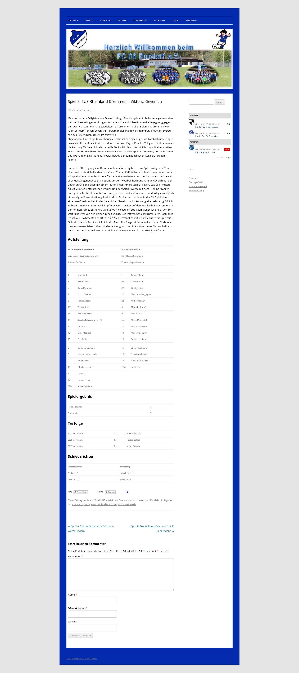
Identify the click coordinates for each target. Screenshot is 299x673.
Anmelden (194, 178)
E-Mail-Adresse (77, 608)
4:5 (228, 133)
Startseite (72, 20)
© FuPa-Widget (224, 157)
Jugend (122, 20)
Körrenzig (199, 152)
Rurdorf (199, 127)
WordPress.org (196, 190)
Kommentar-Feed (198, 186)
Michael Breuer (118, 500)
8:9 (228, 124)
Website (72, 621)
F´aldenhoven (212, 127)
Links (175, 20)
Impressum (192, 20)
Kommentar (76, 556)
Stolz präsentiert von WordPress (81, 658)
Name (72, 594)
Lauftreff (159, 20)
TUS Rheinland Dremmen (104, 504)
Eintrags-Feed (196, 182)
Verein (89, 20)
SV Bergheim (212, 136)
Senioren (105, 20)
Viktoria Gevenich (127, 504)
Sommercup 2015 (81, 504)
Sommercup (140, 20)
